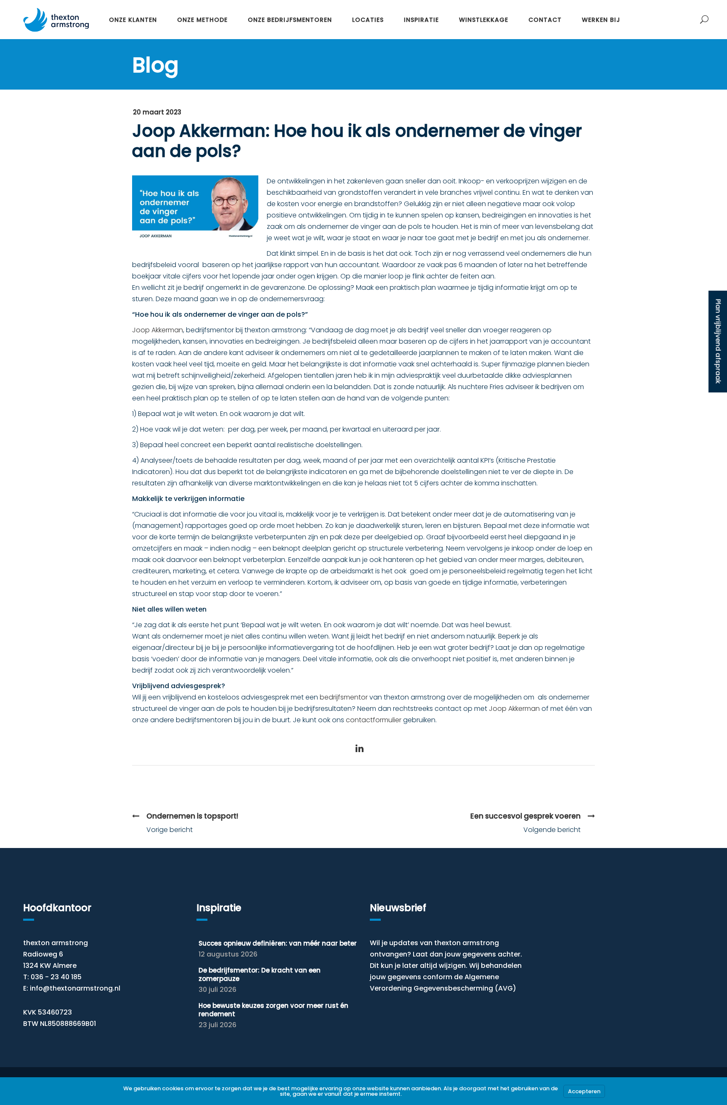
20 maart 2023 (157, 112)
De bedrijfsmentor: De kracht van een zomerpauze (260, 974)
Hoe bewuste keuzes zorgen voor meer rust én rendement (273, 1009)
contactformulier (373, 720)
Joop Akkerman (157, 330)
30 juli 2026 (217, 989)
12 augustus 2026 (228, 954)
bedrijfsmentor (343, 697)
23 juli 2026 (217, 1025)
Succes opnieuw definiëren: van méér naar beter (278, 943)
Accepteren (584, 1091)
